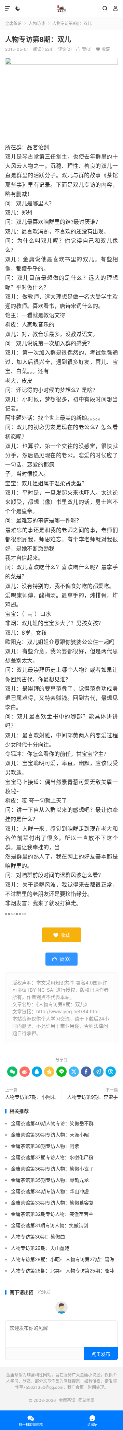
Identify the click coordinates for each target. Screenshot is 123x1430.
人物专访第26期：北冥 (35, 1270)
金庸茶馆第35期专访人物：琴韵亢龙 (50, 1180)
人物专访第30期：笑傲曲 (38, 1236)
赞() (84, 49)
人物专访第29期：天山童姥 (40, 1248)
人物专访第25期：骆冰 (90, 1270)
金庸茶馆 (61, 8)
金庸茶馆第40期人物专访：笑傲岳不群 (52, 1123)
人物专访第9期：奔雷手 (92, 1097)
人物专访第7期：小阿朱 (30, 1097)
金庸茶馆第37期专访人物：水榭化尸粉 (52, 1157)
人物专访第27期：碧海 (90, 1259)
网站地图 (86, 1400)
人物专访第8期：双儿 (38, 39)
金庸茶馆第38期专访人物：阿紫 (45, 1146)
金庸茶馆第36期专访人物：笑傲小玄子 (52, 1169)
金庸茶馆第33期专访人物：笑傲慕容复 (52, 1203)
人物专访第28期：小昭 (35, 1259)
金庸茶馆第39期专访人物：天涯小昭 (50, 1135)
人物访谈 (37, 23)
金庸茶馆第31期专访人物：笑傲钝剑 (49, 1225)
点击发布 (100, 1354)
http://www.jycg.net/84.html (67, 1011)
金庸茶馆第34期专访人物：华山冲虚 (50, 1191)
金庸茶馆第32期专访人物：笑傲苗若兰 (52, 1214)
